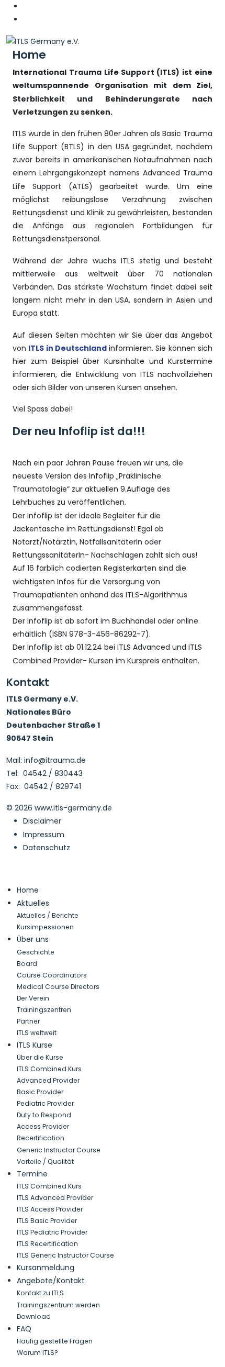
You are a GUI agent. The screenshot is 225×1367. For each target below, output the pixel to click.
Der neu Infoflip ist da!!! (79, 431)
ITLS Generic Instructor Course (65, 1255)
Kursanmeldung (45, 1267)
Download (34, 1316)
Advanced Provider (48, 1080)
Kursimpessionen (45, 927)
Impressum (43, 834)
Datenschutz (46, 847)
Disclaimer (42, 821)
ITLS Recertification (47, 1243)
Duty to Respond (44, 1114)
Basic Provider (40, 1091)
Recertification (40, 1137)
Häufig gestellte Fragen (55, 1341)
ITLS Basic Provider (47, 1220)
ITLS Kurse (34, 1045)
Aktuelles (33, 903)
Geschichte (35, 952)
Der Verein (33, 998)
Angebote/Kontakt (51, 1280)
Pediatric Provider (45, 1103)
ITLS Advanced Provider (55, 1197)
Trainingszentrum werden (58, 1305)
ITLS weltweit (37, 1032)
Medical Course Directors (58, 986)
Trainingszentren (44, 1009)
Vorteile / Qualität (45, 1161)
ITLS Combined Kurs (49, 1068)
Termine (32, 1174)
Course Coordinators (52, 975)
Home (29, 55)
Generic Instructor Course (58, 1150)
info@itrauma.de (55, 760)
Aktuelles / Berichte (47, 915)
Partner (28, 1021)
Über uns (33, 939)
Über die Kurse (40, 1057)
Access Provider (43, 1126)
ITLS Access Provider (50, 1209)
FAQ (24, 1329)
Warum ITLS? (37, 1352)
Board (27, 963)
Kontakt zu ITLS (40, 1292)
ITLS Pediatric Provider (52, 1232)
